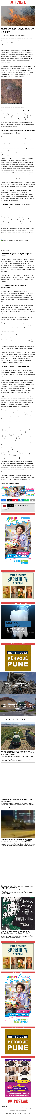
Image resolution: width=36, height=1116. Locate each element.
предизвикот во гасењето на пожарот (13, 122)
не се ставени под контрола (24, 52)
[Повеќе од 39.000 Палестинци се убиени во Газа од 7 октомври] (18, 683)
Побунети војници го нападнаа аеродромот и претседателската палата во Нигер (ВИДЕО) (16, 840)
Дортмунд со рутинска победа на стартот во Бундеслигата (16, 800)
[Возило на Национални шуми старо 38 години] (14, 240)
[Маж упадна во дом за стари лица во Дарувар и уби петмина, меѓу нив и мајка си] (18, 705)
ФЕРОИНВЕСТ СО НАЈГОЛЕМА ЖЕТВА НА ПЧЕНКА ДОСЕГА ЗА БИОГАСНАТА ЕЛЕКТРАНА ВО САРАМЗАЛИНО (17, 752)
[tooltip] (3, 500)
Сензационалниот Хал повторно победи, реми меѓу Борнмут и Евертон (17, 886)
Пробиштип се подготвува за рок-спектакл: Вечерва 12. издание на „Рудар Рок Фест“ (16, 932)
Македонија (13, 35)
